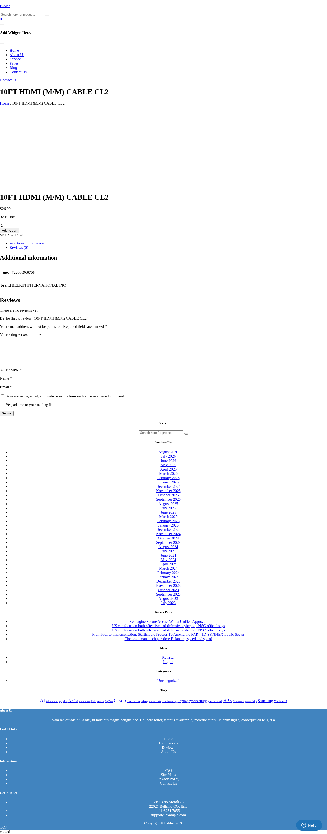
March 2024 (168, 568)
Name (6, 378)
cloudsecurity (169, 701)
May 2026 (168, 465)
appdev (63, 701)
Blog (13, 68)
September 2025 (168, 499)
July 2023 (168, 603)
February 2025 (168, 521)
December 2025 (168, 486)
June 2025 (168, 512)
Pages (14, 63)
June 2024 (168, 555)
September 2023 (168, 594)
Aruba (73, 701)
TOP (3, 827)
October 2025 (168, 495)
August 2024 (168, 547)
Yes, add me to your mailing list (29, 405)
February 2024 (168, 573)
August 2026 (168, 452)
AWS (93, 701)
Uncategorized (168, 681)
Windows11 (280, 701)
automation (84, 701)
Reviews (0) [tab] (19, 247)
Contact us (8, 80)
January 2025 (168, 525)
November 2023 (168, 586)
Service (15, 59)
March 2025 (168, 517)
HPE (227, 700)
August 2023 (168, 598)
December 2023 (168, 581)
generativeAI (215, 701)
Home (14, 50)
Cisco (120, 700)
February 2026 (168, 478)
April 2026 (168, 469)
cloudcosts (155, 701)
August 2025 (168, 504)
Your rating (10, 335)
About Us (17, 55)
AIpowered (52, 701)
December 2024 (168, 530)
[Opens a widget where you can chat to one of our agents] (309, 826)
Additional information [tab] (27, 243)
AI (42, 700)
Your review (11, 370)
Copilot (183, 701)
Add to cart (9, 230)
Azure (100, 701)
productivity (251, 701)
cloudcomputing (137, 701)
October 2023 (168, 590)
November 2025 (168, 491)
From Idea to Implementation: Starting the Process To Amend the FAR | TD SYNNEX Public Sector (168, 634)
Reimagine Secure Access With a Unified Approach (168, 621)
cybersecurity (198, 701)
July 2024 (168, 551)
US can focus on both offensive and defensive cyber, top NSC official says (168, 626)
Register (168, 657)
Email (6, 387)
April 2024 (168, 564)
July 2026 (168, 456)
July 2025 (168, 508)
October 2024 (168, 538)
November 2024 (168, 534)
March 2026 (168, 473)
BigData (109, 701)
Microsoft (238, 701)
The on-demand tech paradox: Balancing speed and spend (168, 639)
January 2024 (168, 577)
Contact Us (18, 72)
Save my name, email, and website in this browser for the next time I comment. (65, 396)
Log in (168, 662)
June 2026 (168, 461)
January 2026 (168, 482)
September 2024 (168, 542)
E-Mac (5, 6)
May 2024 (168, 560)
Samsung (265, 700)
